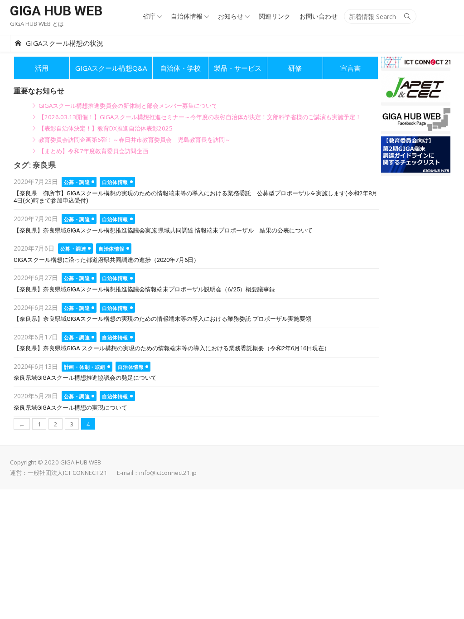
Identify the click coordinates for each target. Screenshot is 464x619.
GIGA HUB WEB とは (37, 23)
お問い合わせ (319, 16)
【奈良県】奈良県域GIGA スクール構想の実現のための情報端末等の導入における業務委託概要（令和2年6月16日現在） (172, 348)
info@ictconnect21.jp (168, 473)
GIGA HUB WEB (56, 11)
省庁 (149, 16)
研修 (295, 68)
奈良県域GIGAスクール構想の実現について (70, 407)
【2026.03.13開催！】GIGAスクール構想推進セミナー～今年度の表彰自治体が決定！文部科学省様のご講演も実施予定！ (200, 117)
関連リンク (274, 16)
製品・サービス (237, 68)
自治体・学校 (180, 68)
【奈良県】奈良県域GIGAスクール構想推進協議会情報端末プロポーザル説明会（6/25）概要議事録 (144, 289)
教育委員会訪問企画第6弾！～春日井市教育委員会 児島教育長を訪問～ (135, 139)
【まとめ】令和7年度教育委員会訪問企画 (93, 151)
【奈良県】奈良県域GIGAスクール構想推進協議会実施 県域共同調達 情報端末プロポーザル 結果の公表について (163, 230)
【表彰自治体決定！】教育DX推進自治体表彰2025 (106, 128)
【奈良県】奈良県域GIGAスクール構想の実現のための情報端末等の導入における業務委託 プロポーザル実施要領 (162, 318)
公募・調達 (77, 182)
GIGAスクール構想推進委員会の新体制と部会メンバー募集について (128, 106)
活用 (41, 68)
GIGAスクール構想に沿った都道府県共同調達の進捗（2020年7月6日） (106, 259)
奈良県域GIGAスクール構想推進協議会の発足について (85, 377)
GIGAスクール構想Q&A (111, 68)
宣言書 (350, 68)
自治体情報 (187, 16)
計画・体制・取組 (85, 366)
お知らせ (230, 16)
